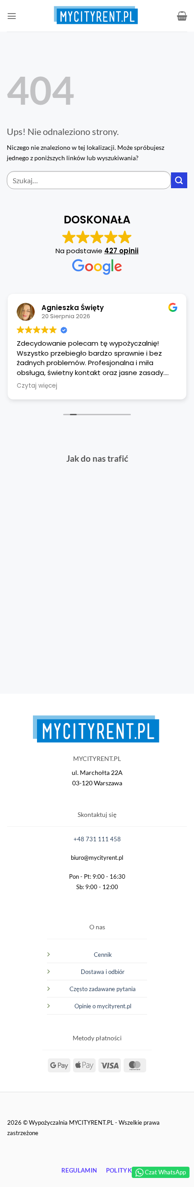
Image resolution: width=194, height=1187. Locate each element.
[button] (12, 15)
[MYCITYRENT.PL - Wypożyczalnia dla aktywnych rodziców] (63, 16)
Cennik (103, 954)
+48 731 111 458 (97, 839)
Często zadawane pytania (102, 988)
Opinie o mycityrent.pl (102, 1006)
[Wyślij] (179, 180)
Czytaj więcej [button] (37, 386)
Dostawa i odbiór (103, 971)
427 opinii (121, 250)
